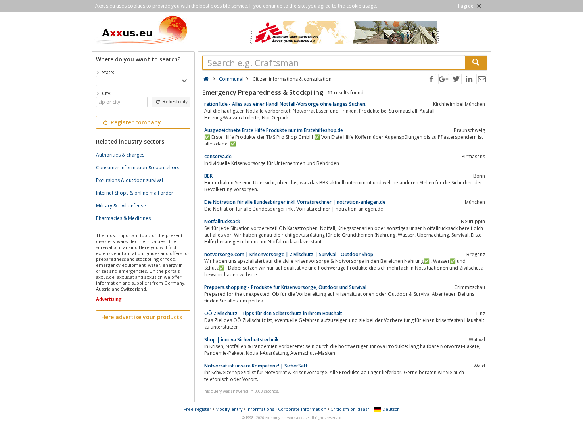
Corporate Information (302, 409)
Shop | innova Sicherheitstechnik (241, 339)
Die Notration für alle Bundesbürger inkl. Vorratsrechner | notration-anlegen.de (294, 202)
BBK (208, 175)
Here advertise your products (141, 317)
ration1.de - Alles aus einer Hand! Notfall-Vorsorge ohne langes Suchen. (285, 104)
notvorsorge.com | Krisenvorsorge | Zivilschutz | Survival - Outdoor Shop (288, 254)
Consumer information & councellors (137, 167)
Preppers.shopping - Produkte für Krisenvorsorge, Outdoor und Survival (285, 287)
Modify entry (229, 409)
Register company (135, 122)
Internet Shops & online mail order (134, 192)
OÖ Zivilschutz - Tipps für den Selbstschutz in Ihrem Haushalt (273, 313)
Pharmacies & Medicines (123, 218)
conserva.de (218, 156)
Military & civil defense (121, 205)
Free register (197, 409)
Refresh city (174, 102)
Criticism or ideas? (349, 409)
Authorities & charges (120, 154)
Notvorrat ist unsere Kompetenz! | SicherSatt (256, 365)
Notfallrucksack (222, 221)
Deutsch (390, 409)
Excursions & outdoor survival (129, 180)
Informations (260, 409)
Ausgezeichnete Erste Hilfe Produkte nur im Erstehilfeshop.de (273, 130)
